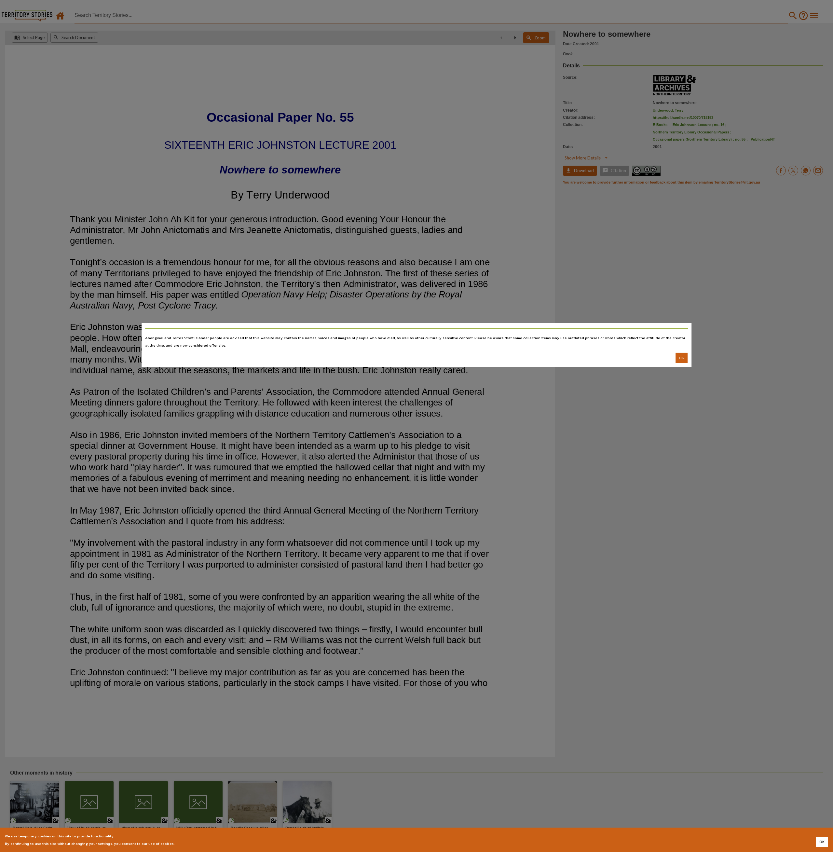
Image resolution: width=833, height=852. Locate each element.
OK (681, 358)
